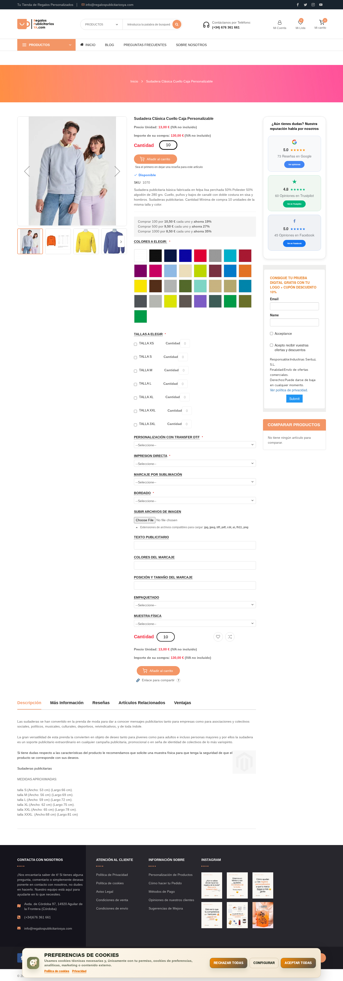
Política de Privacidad (112, 875)
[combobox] (152, 24)
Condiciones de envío (112, 908)
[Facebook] (22, 958)
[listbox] (195, 286)
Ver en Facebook (294, 243)
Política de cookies (110, 883)
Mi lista (300, 28)
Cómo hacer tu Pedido (165, 883)
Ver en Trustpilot (294, 204)
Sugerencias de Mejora (166, 908)
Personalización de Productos (170, 875)
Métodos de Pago (162, 891)
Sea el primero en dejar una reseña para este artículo (169, 167)
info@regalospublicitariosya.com (109, 5)
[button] (27, 171)
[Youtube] (320, 4)
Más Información (67, 702)
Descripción (29, 702)
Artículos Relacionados (142, 702)
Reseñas (101, 702)
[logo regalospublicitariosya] (35, 24)
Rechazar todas (228, 963)
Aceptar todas (298, 963)
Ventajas (182, 702)
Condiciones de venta (112, 900)
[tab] (29, 705)
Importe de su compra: (152, 135)
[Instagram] (313, 4)
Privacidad (79, 971)
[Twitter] (305, 4)
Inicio (134, 81)
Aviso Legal (104, 891)
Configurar (264, 963)
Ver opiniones (294, 164)
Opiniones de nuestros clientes (171, 900)
